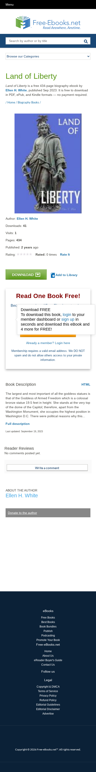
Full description (18, 423)
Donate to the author (22, 513)
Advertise (48, 713)
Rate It (65, 254)
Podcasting (48, 635)
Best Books (48, 622)
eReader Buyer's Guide (48, 660)
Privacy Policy (48, 695)
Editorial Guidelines (48, 704)
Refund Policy (48, 700)
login (67, 314)
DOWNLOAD (23, 274)
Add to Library (66, 275)
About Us (48, 655)
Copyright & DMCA (48, 686)
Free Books (48, 617)
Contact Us (48, 664)
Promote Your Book (48, 640)
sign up (67, 319)
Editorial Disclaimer (48, 709)
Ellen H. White (16, 90)
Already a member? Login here (48, 343)
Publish (48, 631)
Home (48, 651)
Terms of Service (48, 691)
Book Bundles (48, 626)
